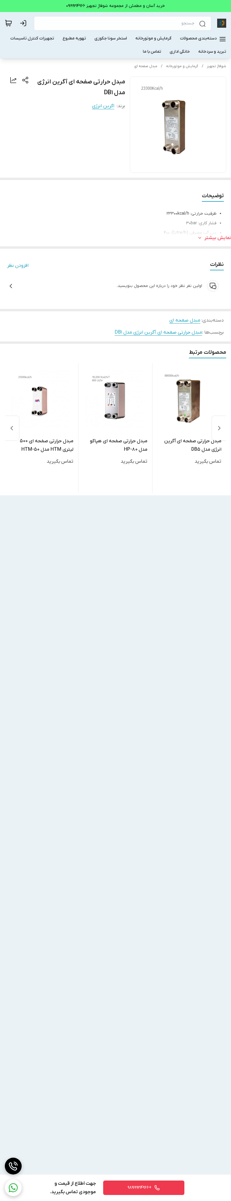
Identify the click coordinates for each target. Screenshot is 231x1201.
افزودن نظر (18, 266)
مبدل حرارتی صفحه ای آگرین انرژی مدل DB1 (158, 332)
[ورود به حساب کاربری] (24, 23)
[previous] (219, 428)
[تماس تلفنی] (13, 1166)
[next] (12, 428)
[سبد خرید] (8, 23)
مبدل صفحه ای (145, 66)
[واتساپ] (13, 1187)
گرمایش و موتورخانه (182, 66)
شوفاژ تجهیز (216, 66)
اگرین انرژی (103, 106)
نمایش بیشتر (218, 238)
